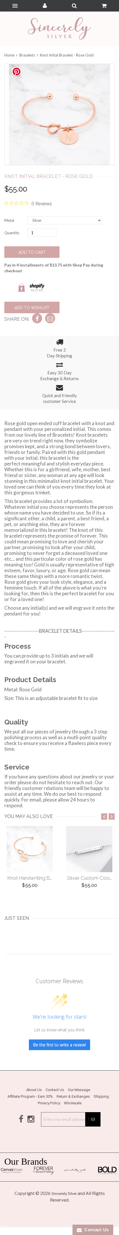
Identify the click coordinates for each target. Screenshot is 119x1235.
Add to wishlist (31, 307)
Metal (9, 220)
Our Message (79, 1090)
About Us (34, 1090)
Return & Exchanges (73, 1096)
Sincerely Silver (64, 1193)
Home (9, 55)
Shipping (101, 1096)
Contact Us (55, 1090)
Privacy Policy (49, 1103)
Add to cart (32, 252)
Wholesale (72, 1103)
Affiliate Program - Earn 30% (30, 1096)
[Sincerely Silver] (59, 29)
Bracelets (27, 55)
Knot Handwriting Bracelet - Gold (44, 878)
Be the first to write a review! (59, 1045)
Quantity (11, 232)
